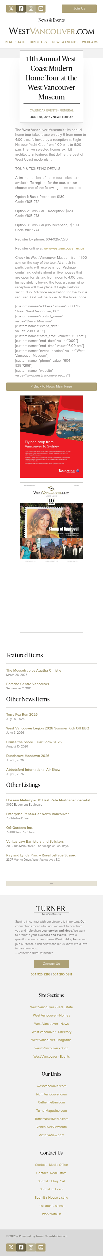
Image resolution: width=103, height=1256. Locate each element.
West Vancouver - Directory (52, 1032)
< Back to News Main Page (51, 386)
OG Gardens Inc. (19, 827)
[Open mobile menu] (51, 53)
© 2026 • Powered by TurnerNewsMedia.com (36, 1236)
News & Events (65, 42)
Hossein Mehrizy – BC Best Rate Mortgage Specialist (48, 800)
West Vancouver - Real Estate (51, 1007)
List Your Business (51, 1206)
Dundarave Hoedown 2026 (28, 756)
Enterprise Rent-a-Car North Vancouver (37, 814)
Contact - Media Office (51, 1165)
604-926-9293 (40, 974)
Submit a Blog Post (51, 1181)
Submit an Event (52, 1189)
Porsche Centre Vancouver (27, 684)
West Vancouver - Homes (51, 1015)
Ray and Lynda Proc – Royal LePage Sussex (41, 855)
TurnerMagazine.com (51, 1110)
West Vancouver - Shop (51, 1048)
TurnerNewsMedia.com (51, 1119)
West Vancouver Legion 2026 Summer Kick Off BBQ (47, 728)
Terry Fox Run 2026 (22, 714)
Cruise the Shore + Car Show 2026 (34, 742)
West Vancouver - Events (52, 1056)
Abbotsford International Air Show (33, 769)
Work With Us (51, 1214)
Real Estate (15, 42)
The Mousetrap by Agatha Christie (33, 670)
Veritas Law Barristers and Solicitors (35, 841)
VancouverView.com (51, 1127)
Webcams (90, 42)
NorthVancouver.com (51, 1094)
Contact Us (51, 963)
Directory (39, 42)
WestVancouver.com (51, 1086)
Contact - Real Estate (51, 1173)
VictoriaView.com (51, 1135)
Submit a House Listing (51, 1197)
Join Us (79, 8)
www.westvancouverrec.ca (64, 248)
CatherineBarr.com (51, 1102)
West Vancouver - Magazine (51, 1040)
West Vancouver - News (51, 1024)
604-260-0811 (62, 974)
